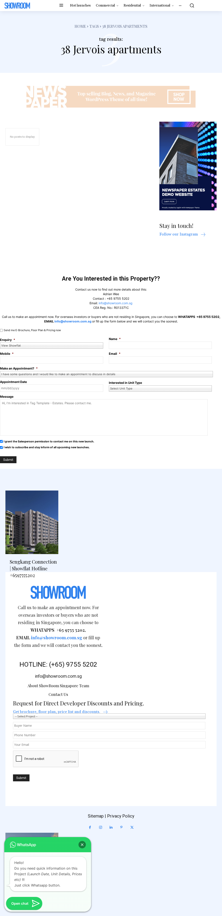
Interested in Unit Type (125, 382)
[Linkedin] (111, 827)
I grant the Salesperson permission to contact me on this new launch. (49, 441)
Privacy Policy (120, 816)
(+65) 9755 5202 (73, 664)
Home (80, 26)
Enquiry (7, 340)
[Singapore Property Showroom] (17, 5)
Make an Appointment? (19, 368)
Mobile (7, 353)
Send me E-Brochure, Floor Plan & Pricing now (32, 330)
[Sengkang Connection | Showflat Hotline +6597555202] (31, 522)
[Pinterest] (121, 827)
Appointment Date (13, 382)
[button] (190, 5)
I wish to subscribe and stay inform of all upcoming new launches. (47, 447)
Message (6, 396)
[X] (132, 827)
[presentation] (46, 759)
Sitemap (96, 816)
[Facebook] (90, 827)
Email (115, 353)
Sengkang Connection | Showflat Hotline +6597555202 (33, 568)
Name (115, 339)
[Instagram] (100, 827)
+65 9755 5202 (118, 298)
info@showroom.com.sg (115, 303)
